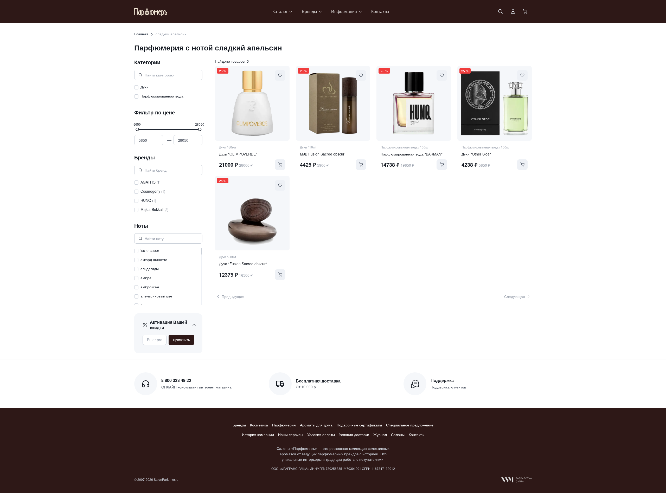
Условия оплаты (321, 434)
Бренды (239, 424)
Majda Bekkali (154, 209)
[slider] (137, 129)
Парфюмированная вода (161, 96)
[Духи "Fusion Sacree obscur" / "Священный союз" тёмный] (252, 213)
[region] (168, 92)
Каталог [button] (279, 11)
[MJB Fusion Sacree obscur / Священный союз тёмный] (333, 103)
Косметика (259, 424)
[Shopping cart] (525, 11)
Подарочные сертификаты (359, 424)
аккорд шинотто (153, 259)
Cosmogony (152, 191)
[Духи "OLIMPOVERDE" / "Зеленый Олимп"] (252, 103)
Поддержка (442, 380)
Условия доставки (354, 434)
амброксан (149, 286)
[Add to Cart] (280, 164)
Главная (141, 33)
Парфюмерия (284, 424)
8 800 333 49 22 (176, 380)
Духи (144, 86)
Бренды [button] (309, 11)
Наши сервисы (290, 434)
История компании (258, 434)
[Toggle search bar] (500, 11)
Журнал (380, 434)
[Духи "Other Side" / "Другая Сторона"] (494, 103)
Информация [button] (344, 11)
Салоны (398, 434)
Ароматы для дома (316, 424)
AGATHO (150, 182)
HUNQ (148, 200)
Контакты (380, 11)
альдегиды (149, 268)
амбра (145, 277)
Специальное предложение (409, 424)
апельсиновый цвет (157, 296)
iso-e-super (149, 250)
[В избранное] (280, 75)
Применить (181, 340)
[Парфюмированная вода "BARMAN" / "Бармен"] (413, 103)
